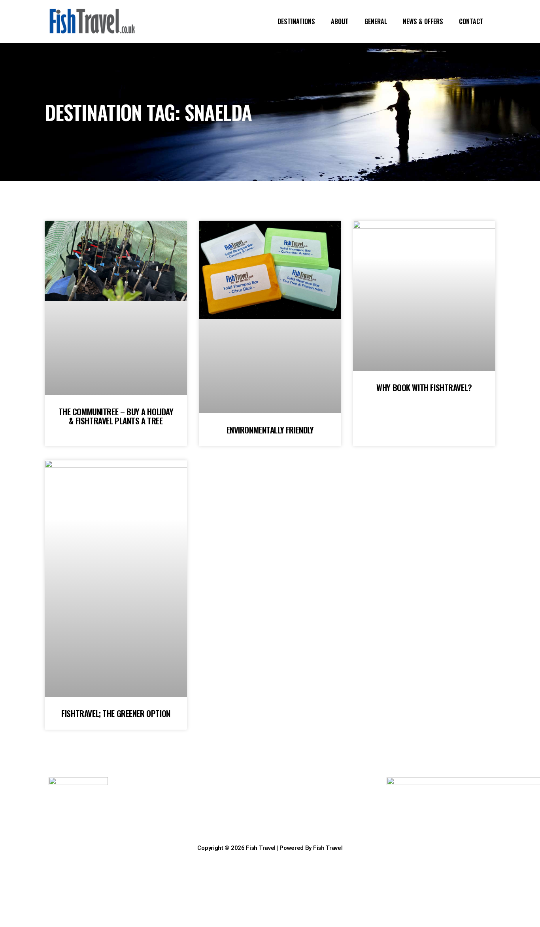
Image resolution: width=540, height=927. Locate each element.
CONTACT (471, 21)
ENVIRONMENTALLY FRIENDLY (270, 430)
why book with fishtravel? (424, 387)
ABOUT (340, 21)
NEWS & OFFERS (423, 21)
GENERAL (375, 21)
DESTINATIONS (296, 21)
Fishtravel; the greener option (115, 713)
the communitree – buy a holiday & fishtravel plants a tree (116, 416)
